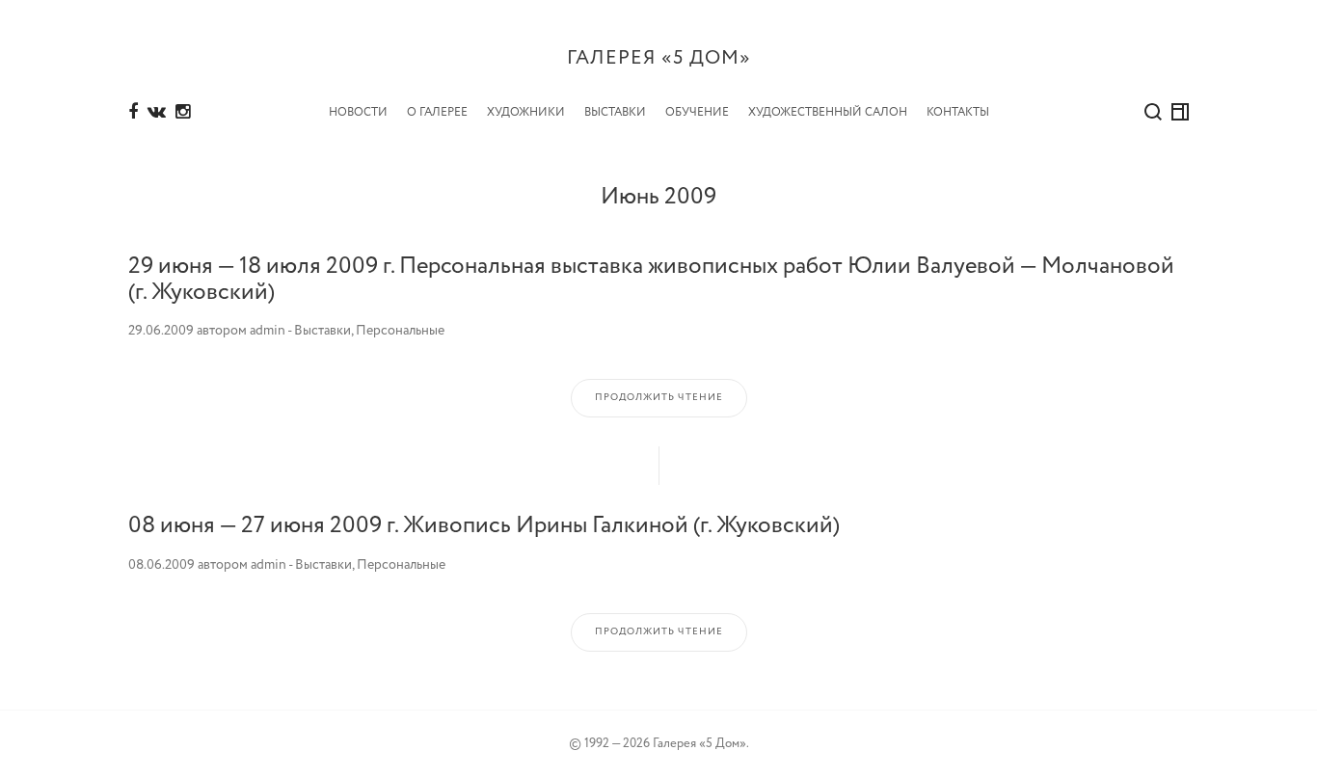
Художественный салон (827, 112)
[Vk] (157, 112)
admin (267, 330)
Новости (358, 112)
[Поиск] (1153, 112)
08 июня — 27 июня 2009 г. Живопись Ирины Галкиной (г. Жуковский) (484, 526)
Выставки (615, 112)
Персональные (400, 330)
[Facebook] (133, 112)
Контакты (958, 112)
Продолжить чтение (659, 397)
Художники (526, 112)
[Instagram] (182, 112)
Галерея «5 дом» (659, 58)
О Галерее (437, 112)
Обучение (697, 112)
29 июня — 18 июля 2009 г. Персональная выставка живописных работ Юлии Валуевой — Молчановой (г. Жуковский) (651, 279)
